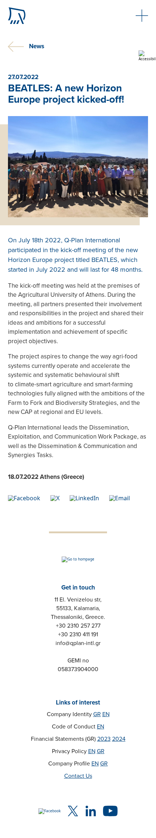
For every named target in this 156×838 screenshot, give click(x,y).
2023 (104, 739)
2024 (119, 739)
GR (97, 714)
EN (106, 714)
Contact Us (78, 776)
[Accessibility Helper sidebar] (147, 56)
